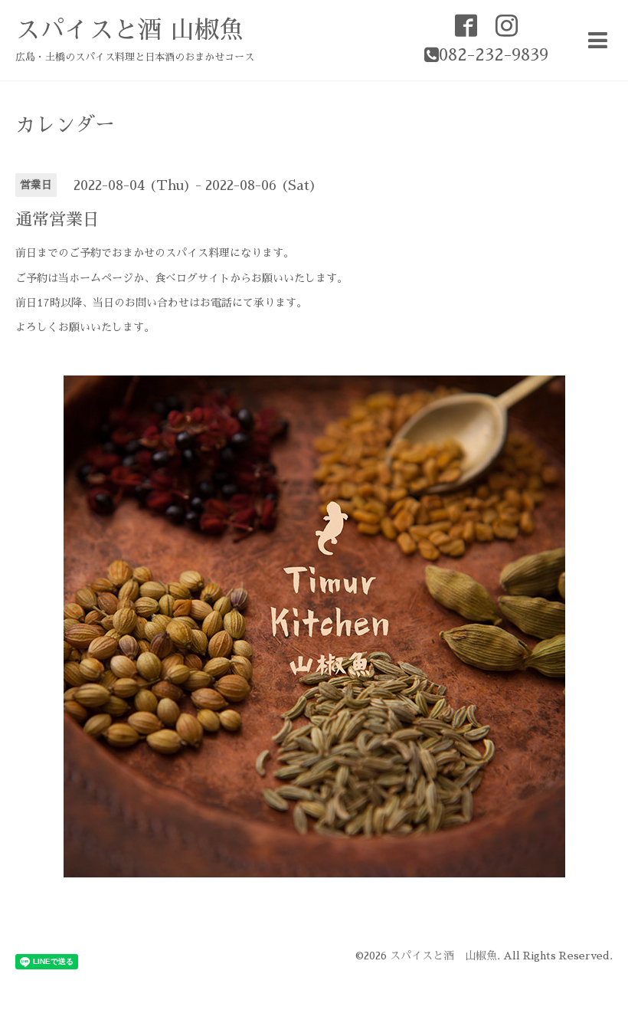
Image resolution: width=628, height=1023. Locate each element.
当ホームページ (95, 278)
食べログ (176, 278)
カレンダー (65, 125)
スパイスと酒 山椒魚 (129, 30)
